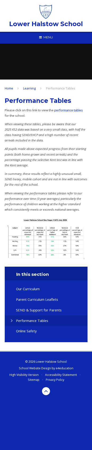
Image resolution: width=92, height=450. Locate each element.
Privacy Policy (55, 380)
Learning (29, 88)
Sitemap (33, 380)
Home (9, 88)
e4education (64, 368)
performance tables (68, 110)
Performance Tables (60, 88)
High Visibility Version (24, 375)
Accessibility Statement (61, 375)
